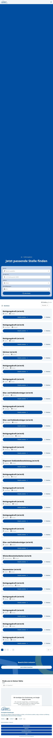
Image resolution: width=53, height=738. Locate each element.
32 (13, 650)
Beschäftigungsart (7, 286)
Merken (48, 317)
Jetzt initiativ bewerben (26, 667)
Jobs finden (27, 293)
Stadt (3, 682)
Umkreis (5, 280)
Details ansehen (22, 317)
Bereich (4, 268)
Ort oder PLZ (6, 274)
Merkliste (6, 306)
